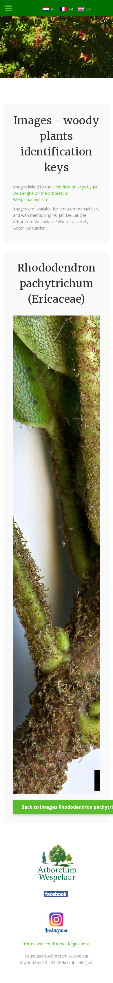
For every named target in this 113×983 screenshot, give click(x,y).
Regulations (79, 944)
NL (53, 9)
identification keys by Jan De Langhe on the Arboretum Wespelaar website (56, 193)
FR (71, 9)
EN (88, 9)
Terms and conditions (43, 944)
